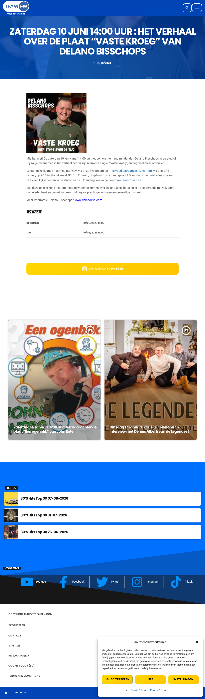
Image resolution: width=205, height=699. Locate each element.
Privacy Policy (157, 690)
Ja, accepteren (117, 679)
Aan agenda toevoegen (105, 269)
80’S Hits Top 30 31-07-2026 (43, 515)
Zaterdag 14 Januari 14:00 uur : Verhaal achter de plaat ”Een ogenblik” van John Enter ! (54, 429)
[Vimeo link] (16, 8)
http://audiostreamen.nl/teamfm (130, 171)
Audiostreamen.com (37, 614)
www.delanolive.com (88, 200)
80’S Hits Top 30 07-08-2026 (44, 498)
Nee (150, 679)
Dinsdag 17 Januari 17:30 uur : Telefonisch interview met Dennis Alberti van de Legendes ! (149, 429)
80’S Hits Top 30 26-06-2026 (44, 532)
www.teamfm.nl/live (127, 180)
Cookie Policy (138, 690)
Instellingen (183, 679)
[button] (197, 642)
